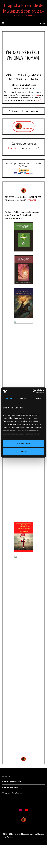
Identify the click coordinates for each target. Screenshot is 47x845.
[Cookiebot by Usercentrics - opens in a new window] (33, 391)
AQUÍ (38, 100)
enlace (36, 95)
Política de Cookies (10, 787)
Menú (42, 23)
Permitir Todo (23, 443)
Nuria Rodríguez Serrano (23, 88)
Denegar (23, 452)
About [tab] (38, 398)
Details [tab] (23, 398)
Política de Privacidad (11, 781)
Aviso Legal (7, 776)
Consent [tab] (8, 398)
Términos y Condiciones (12, 793)
